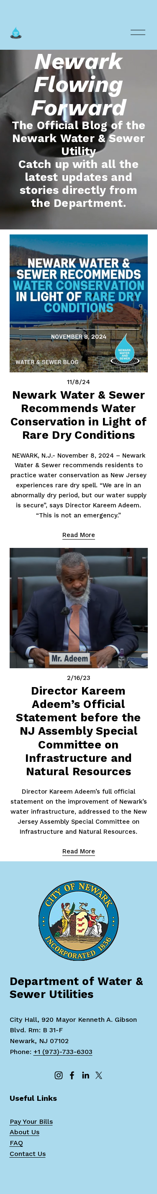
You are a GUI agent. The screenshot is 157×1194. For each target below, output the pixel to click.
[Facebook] (72, 1075)
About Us (24, 1132)
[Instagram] (58, 1075)
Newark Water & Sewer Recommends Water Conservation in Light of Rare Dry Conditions (78, 415)
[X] (99, 1075)
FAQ (16, 1143)
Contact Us (28, 1154)
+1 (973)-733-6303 (63, 1052)
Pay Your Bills (31, 1121)
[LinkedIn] (85, 1075)
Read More (78, 535)
